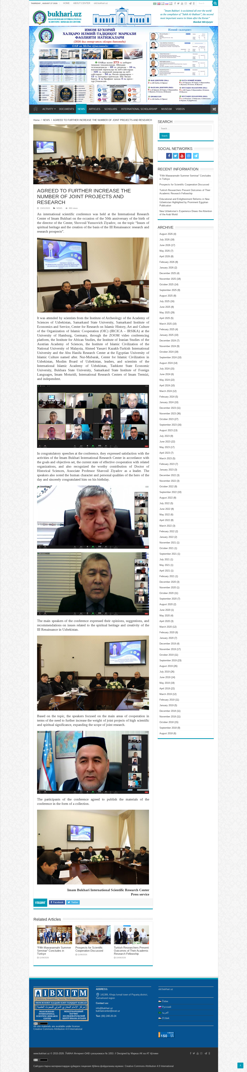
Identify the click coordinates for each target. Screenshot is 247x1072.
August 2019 (166, 666)
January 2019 (166, 705)
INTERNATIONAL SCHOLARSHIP (139, 109)
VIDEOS (180, 109)
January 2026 (166, 267)
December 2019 (167, 643)
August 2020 (166, 604)
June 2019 (164, 677)
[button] (123, 65)
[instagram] (185, 3)
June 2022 (164, 509)
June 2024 (164, 374)
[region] (123, 65)
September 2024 (168, 357)
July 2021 (164, 559)
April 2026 (164, 256)
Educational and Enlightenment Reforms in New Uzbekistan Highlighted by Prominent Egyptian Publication (184, 202)
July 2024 (164, 368)
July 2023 (164, 436)
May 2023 (164, 447)
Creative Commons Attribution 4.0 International (57, 1029)
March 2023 (165, 458)
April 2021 (164, 570)
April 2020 (164, 621)
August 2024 (166, 363)
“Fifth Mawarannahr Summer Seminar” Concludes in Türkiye (54, 950)
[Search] (215, 3)
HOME (66, 3)
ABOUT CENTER (81, 3)
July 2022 (164, 503)
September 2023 (168, 424)
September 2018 (168, 727)
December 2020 (167, 582)
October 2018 (166, 722)
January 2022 (166, 537)
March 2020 (165, 626)
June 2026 (164, 245)
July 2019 (164, 671)
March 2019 (165, 694)
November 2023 (167, 413)
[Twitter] (178, 3)
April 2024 (164, 385)
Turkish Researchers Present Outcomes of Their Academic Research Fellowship (131, 950)
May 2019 (164, 683)
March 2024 (165, 391)
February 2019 (166, 699)
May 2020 (164, 615)
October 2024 (166, 351)
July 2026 (164, 239)
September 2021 (168, 553)
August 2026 (166, 234)
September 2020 (168, 598)
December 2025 (167, 273)
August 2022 (166, 497)
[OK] (194, 3)
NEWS (81, 109)
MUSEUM (166, 109)
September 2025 (168, 290)
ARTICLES (94, 109)
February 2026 (166, 262)
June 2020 (164, 610)
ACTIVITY (47, 109)
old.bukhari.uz (101, 3)
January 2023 (166, 469)
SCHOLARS (110, 109)
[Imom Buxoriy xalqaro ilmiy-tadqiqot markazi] (123, 16)
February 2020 (166, 632)
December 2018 (167, 711)
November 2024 (167, 346)
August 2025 (166, 295)
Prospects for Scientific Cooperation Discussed (89, 949)
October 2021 (166, 548)
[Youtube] (182, 3)
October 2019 (166, 654)
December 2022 (167, 475)
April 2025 (164, 318)
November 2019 (167, 649)
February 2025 (166, 329)
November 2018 (167, 716)
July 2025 (164, 301)
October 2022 (166, 486)
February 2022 (166, 531)
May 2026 (164, 250)
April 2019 (164, 688)
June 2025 (164, 307)
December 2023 (167, 408)
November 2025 (167, 279)
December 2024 (167, 340)
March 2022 (165, 525)
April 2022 (164, 520)
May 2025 (164, 312)
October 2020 (166, 593)
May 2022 (164, 514)
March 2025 (165, 323)
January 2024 (166, 402)
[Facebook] (175, 3)
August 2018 (166, 733)
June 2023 (164, 441)
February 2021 (166, 576)
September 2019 (168, 660)
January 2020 (166, 638)
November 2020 (167, 587)
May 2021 (164, 565)
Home (36, 120)
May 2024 (164, 380)
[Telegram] (190, 3)
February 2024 (166, 396)
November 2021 (167, 542)
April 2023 (164, 452)
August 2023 (166, 430)
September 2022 (168, 492)
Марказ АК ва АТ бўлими (144, 1053)
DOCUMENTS (66, 109)
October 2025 (166, 284)
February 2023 (166, 464)
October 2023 (166, 419)
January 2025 (166, 335)
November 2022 (167, 481)
